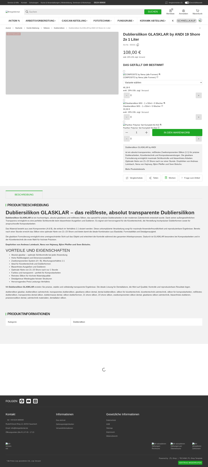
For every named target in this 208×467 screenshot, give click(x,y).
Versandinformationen (64, 428)
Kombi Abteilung (33, 28)
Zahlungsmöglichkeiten (65, 424)
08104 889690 (99, 3)
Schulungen (33, 3)
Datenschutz (111, 420)
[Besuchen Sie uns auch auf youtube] (28, 401)
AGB (108, 424)
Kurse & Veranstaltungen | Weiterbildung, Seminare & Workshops (66, 3)
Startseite (18, 28)
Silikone (46, 28)
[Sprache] (200, 20)
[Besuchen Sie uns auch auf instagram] (35, 401)
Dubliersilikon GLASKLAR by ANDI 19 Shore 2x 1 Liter (90, 28)
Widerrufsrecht (111, 436)
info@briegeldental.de (19, 428)
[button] (162, 74)
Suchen (153, 11)
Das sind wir (61, 420)
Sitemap (109, 428)
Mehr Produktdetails (135, 169)
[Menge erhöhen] (146, 132)
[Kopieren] (138, 45)
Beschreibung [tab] (24, 194)
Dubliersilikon (59, 28)
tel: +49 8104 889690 (15, 420)
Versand (142, 57)
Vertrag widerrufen (190, 463)
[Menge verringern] (126, 132)
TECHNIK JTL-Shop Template (190, 458)
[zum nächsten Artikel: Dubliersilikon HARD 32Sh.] (200, 28)
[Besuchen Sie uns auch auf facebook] (22, 401)
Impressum (110, 432)
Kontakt (24, 3)
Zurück (8, 28)
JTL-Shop (173, 458)
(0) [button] (176, 3)
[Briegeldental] (13, 11)
